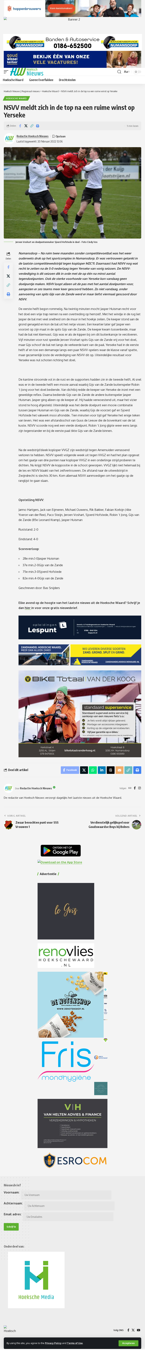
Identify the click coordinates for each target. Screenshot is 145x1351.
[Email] (119, 770)
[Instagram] (139, 788)
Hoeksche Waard (16, 98)
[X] (133, 1330)
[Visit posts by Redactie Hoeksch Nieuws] (8, 788)
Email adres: (13, 1214)
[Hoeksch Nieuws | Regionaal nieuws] (26, 72)
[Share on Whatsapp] (93, 770)
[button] (128, 1343)
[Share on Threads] (111, 770)
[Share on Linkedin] (102, 770)
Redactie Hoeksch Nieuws (33, 136)
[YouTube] (138, 1330)
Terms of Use (75, 1343)
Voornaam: (11, 1192)
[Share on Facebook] (20, 126)
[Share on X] (26, 126)
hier (28, 608)
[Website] (130, 788)
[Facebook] (134, 788)
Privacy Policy (53, 1343)
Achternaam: (13, 1203)
